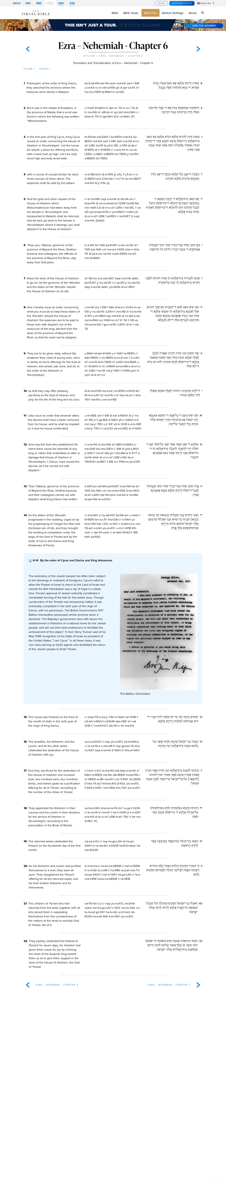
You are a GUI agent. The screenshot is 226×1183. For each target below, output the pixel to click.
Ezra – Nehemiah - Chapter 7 (169, 985)
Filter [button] (28, 69)
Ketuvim (89, 56)
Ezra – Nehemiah (111, 56)
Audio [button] (43, 69)
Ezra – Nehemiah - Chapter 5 (57, 985)
